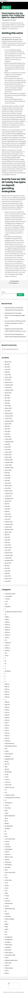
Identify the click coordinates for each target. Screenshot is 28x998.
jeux (6, 833)
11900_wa (7, 650)
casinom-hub (8, 784)
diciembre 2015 (8, 552)
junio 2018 (7, 475)
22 (5, 660)
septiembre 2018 (9, 467)
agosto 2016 (8, 532)
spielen (6, 929)
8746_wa (7, 697)
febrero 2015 (8, 578)
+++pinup (7, 598)
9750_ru (7, 730)
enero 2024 (8, 436)
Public (6, 893)
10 (5, 614)
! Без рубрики (8, 596)
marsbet (7, 851)
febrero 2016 (8, 547)
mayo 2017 (7, 509)
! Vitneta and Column (10, 593)
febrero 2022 (8, 454)
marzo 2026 (8, 374)
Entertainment (8, 802)
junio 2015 (7, 568)
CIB (6, 792)
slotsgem (7, 913)
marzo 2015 (8, 576)
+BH (6, 604)
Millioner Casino (9, 857)
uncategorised (8, 937)
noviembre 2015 (9, 555)
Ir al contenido (3, 1)
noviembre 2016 (9, 524)
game (6, 810)
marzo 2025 (8, 405)
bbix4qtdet (7, 756)
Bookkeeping (8, 771)
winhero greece (9, 952)
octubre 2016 (8, 527)
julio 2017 (7, 503)
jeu (5, 831)
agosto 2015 (8, 563)
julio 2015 (7, 565)
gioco (6, 820)
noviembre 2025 (9, 385)
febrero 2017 (8, 516)
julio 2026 (7, 364)
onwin (6, 882)
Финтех (7, 973)
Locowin (7, 841)
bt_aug (6, 774)
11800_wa (7, 648)
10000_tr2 (7, 622)
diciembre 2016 (8, 521)
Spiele (6, 926)
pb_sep (6, 888)
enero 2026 (8, 379)
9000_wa (7, 702)
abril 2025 (7, 403)
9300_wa (7, 715)
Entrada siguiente (14, 283)
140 (6, 653)
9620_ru (7, 728)
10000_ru (7, 617)
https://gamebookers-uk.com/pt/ (10, 39)
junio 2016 (7, 537)
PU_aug (7, 895)
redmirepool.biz (9, 903)
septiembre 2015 (9, 560)
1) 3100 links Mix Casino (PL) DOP (13, 611)
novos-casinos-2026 (10, 872)
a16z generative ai (9, 743)
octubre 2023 (8, 439)
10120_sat (7, 624)
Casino (6, 777)
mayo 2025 (7, 400)
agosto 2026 (8, 361)
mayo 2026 (7, 369)
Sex (6, 911)
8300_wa (7, 691)
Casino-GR (7, 782)
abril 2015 (7, 573)
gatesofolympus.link (10, 815)
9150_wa (7, 712)
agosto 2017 (8, 501)
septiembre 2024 (9, 421)
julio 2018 (7, 472)
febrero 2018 (8, 485)
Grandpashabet (9, 826)
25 (5, 663)
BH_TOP (7, 764)
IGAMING (7, 828)
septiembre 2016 (9, 529)
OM (6, 875)
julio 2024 (7, 426)
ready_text (7, 901)
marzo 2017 (8, 514)
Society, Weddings (9, 919)
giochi (6, 818)
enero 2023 (8, 449)
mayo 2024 (7, 431)
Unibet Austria (8, 944)
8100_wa (7, 686)
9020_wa (7, 707)
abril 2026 (7, 372)
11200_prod (8, 642)
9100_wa (7, 710)
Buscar (3, 292)
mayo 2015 (7, 570)
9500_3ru (7, 720)
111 (6, 640)
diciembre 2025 (8, 382)
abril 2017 (7, 511)
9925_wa (7, 738)
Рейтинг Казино (9, 968)
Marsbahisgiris (8, 849)
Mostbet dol (8, 862)
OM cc (6, 877)
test (6, 934)
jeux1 (6, 836)
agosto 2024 (8, 423)
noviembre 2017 (9, 493)
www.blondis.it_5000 (10, 955)
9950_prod (7, 741)
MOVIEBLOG (8, 864)
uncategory (8, 942)
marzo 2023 (8, 447)
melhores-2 (8, 854)
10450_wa (7, 629)
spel (6, 921)
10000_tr (7, 619)
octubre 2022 (8, 452)
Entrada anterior (14, 281)
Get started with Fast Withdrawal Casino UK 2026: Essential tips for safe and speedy (15, 323)
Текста (6, 970)
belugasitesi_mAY (9, 759)
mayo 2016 (7, 540)
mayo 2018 (7, 478)
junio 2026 (7, 367)
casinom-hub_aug (9, 787)
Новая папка (8, 962)
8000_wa (7, 684)
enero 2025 (8, 410)
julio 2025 (7, 395)
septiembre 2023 (9, 441)
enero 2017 (8, 519)
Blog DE (7, 769)
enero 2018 (8, 488)
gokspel (7, 823)
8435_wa (7, 694)
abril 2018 (7, 480)
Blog (6, 766)
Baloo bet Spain (9, 753)
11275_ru (7, 645)
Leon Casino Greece (10, 839)
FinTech (7, 805)
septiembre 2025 (9, 390)
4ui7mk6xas (8, 671)
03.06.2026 (7, 606)
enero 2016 (8, 550)
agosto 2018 (8, 470)
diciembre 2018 (8, 459)
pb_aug (6, 885)
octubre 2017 (8, 496)
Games (6, 813)
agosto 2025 (8, 392)
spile (6, 931)
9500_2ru (7, 717)
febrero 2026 (8, 377)
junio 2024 (7, 428)
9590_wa (7, 725)
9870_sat (7, 733)
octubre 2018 (8, 465)
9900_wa (7, 735)
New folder (7, 867)
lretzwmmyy (8, 846)
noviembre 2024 (9, 416)
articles (7, 751)
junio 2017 (7, 506)
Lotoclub (7, 844)
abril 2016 (7, 542)
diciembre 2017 (8, 490)
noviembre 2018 (9, 462)
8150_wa (7, 689)
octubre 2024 (8, 418)
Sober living (8, 916)
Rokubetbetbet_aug (10, 908)
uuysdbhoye (8, 947)
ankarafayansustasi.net (11, 746)
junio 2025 (7, 398)
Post (6, 890)
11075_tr (7, 637)
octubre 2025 (8, 387)
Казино (7, 957)
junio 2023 (7, 444)
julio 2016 (7, 534)
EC (5, 800)
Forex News (8, 808)
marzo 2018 (8, 483)
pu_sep (6, 898)
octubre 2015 (8, 558)
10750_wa (7, 635)
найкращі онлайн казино (11, 960)
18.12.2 (6, 655)
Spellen (6, 924)
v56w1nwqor (8, 950)
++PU (6, 601)
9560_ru (7, 722)
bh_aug (6, 761)
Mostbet (7, 859)
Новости (7, 965)
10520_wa (7, 632)
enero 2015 (8, 581)
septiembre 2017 (9, 498)
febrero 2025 (8, 408)
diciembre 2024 (8, 413)
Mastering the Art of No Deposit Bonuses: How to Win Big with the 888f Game (15, 315)
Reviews (7, 906)
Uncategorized (6, 20)
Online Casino (8, 880)
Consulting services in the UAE (12, 797)
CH (5, 789)
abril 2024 (7, 434)
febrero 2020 (8, 457)
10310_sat (7, 627)
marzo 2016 (8, 545)
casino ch (7, 779)
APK (6, 748)
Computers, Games (9, 795)
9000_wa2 (7, 704)
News (6, 870)
